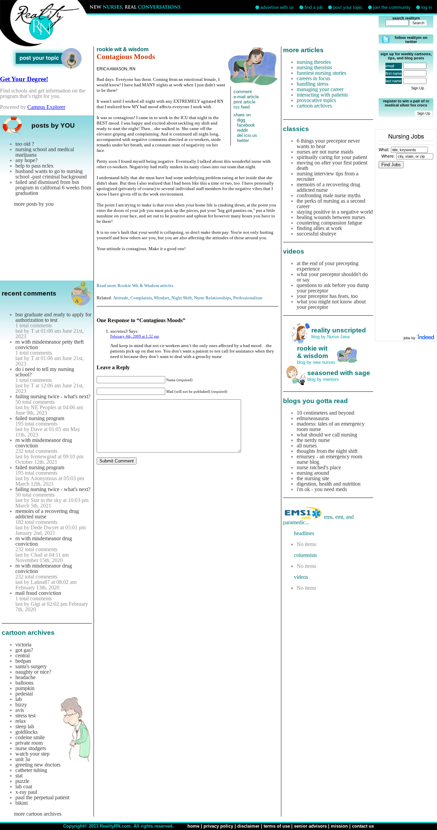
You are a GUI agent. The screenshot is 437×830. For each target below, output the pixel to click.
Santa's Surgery (31, 666)
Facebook (246, 125)
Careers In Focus (313, 78)
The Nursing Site (313, 478)
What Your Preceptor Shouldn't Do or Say (332, 277)
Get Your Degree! (24, 79)
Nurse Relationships (212, 297)
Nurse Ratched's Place (319, 467)
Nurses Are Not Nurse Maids (325, 152)
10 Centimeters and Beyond (325, 413)
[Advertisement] (238, 30)
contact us (363, 826)
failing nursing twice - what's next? (52, 396)
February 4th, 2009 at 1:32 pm (134, 336)
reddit (242, 130)
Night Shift (181, 297)
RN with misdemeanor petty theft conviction (49, 344)
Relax (20, 721)
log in (426, 7)
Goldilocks (26, 732)
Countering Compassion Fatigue (329, 223)
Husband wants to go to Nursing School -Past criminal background (51, 174)
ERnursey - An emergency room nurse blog (329, 459)
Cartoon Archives (314, 106)
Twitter (243, 140)
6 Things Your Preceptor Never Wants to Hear (328, 143)
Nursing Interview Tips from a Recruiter (327, 176)
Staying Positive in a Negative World (335, 212)
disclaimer (248, 826)
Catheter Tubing (31, 770)
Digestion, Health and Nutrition (329, 484)
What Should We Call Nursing (327, 435)
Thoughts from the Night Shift (327, 451)
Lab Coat (23, 786)
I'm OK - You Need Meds (322, 489)
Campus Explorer (46, 107)
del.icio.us (247, 135)
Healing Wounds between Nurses (331, 217)
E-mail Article (246, 96)
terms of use (277, 826)
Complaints (141, 297)
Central (22, 655)
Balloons (24, 683)
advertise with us (277, 7)
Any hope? (26, 160)
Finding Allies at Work (319, 228)
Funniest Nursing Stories (321, 73)
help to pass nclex (34, 166)
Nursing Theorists (314, 67)
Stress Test (25, 715)
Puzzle (22, 781)
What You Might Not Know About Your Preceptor (331, 304)
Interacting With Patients (322, 95)
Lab (18, 699)
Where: (388, 156)
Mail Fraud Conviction (38, 593)
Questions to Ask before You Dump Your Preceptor (333, 288)
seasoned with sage (338, 372)
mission (339, 826)
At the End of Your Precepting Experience (327, 266)
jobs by (410, 337)
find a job (314, 7)
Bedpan (23, 661)
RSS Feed (242, 107)
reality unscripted (338, 330)
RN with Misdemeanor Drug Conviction (43, 442)
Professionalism (247, 297)
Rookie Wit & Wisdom (123, 49)
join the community (392, 7)
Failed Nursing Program (39, 418)
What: (384, 149)
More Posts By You (34, 204)
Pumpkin (24, 688)
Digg (241, 120)
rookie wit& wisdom (312, 352)
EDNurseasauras (313, 418)
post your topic (348, 7)
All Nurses (307, 445)
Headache (25, 677)
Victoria (23, 644)
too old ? (24, 144)
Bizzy (21, 704)
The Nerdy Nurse (313, 440)
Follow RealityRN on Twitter (411, 39)
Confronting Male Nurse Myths (329, 195)
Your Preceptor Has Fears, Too (327, 296)
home (193, 826)
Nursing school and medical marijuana (44, 152)
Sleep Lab (24, 726)
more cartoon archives (37, 814)
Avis (19, 710)
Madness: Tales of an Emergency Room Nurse (331, 426)
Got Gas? (24, 650)
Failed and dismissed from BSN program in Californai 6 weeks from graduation (53, 187)
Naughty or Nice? (33, 672)
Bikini (21, 803)
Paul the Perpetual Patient (42, 797)
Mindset (161, 297)
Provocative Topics (316, 100)
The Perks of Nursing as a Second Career (331, 203)
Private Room (29, 743)
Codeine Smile (30, 737)
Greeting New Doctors (37, 765)
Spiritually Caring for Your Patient (332, 157)
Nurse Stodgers (30, 748)
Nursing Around (313, 473)
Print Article (244, 101)
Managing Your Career (320, 89)
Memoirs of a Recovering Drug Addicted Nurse (47, 513)
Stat (19, 775)
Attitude (120, 297)
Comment (243, 91)
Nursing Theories (314, 62)
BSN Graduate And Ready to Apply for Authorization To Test (53, 317)
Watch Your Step (32, 754)
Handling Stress (312, 84)
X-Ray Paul (26, 792)
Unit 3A (22, 759)
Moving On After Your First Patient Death (332, 165)
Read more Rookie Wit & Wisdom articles (135, 285)
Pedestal (24, 694)
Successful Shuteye (316, 234)
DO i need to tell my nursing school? (44, 371)
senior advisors (310, 826)
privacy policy (218, 826)
